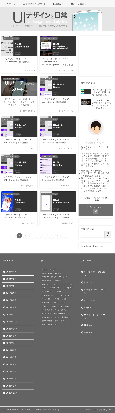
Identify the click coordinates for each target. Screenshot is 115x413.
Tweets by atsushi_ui (92, 246)
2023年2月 (11, 286)
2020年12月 (12, 393)
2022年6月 (11, 300)
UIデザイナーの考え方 (49, 277)
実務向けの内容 (47, 321)
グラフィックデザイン (64, 295)
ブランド (45, 306)
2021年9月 (11, 336)
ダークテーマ (46, 302)
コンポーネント (47, 299)
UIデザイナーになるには (94, 274)
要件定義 (88, 325)
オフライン (68, 288)
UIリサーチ (89, 300)
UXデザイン (90, 308)
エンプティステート (56, 288)
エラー (44, 288)
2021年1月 (11, 386)
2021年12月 (12, 315)
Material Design (47, 273)
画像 (62, 321)
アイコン (56, 284)
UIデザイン (89, 282)
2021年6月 (11, 350)
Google (52, 270)
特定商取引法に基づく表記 (46, 409)
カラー (59, 291)
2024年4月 (11, 272)
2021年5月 (11, 357)
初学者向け (65, 317)
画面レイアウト (47, 324)
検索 (108, 234)
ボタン (67, 306)
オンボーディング (47, 291)
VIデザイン (57, 280)
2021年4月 (11, 364)
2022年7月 (11, 293)
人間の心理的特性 (59, 313)
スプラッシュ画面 (60, 299)
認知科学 (88, 332)
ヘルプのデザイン (56, 306)
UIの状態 (58, 273)
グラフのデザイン (47, 295)
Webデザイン (46, 284)
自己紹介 (59, 4)
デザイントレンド (59, 302)
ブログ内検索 (87, 229)
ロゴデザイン (46, 313)
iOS (59, 270)
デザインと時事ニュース (94, 316)
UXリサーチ (63, 277)
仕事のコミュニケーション (50, 317)
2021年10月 (12, 329)
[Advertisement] (98, 58)
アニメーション (67, 284)
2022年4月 (11, 307)
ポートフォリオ (47, 310)
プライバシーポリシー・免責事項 (19, 409)
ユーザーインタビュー (62, 310)
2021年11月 (12, 322)
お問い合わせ (80, 4)
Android (44, 270)
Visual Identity (46, 280)
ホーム (12, 4)
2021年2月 (11, 379)
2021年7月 (11, 343)
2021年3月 (11, 371)
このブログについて (36, 4)
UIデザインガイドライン (94, 291)
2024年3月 (11, 279)
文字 (56, 321)
